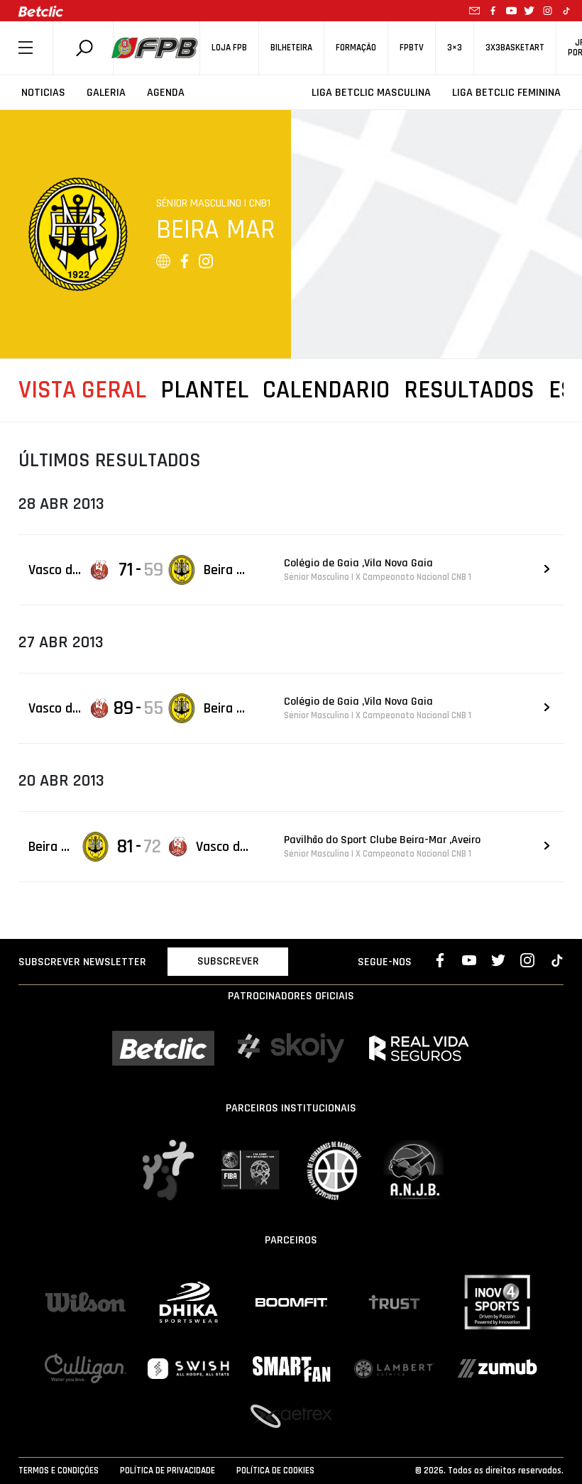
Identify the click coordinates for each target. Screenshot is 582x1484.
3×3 (454, 48)
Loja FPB (229, 48)
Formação (356, 48)
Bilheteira (291, 48)
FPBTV (412, 48)
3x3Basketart (514, 48)
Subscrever (228, 961)
